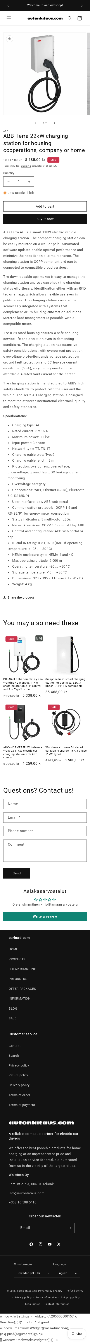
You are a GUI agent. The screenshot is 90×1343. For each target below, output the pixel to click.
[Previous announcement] (8, 5)
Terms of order (19, 1095)
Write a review (45, 916)
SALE (12, 1018)
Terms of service (46, 1297)
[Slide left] (35, 123)
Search (14, 1055)
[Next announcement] (82, 5)
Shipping (26, 166)
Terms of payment (22, 1105)
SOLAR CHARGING (22, 969)
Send (17, 873)
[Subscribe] (69, 1228)
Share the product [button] (21, 597)
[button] (9, 18)
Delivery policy (19, 1085)
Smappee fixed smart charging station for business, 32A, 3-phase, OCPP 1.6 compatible (65, 683)
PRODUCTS (17, 959)
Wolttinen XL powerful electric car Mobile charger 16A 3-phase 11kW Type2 (66, 751)
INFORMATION (20, 998)
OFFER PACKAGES (22, 988)
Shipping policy (70, 1297)
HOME (13, 949)
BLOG (13, 1008)
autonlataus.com (27, 1291)
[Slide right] (54, 123)
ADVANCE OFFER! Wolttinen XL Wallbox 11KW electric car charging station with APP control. (23, 752)
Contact (15, 1046)
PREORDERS (18, 979)
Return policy (18, 1075)
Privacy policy (19, 1065)
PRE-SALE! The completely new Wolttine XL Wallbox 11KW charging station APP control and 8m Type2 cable (23, 684)
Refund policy (75, 1290)
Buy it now (45, 219)
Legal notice (32, 1304)
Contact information (57, 1304)
